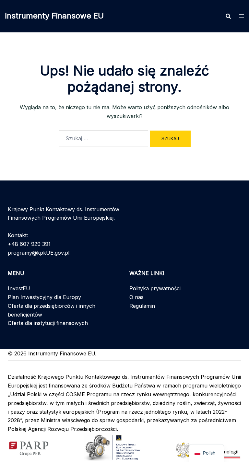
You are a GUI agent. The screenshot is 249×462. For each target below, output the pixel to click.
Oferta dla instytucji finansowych (48, 323)
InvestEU (19, 288)
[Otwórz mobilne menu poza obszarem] (241, 16)
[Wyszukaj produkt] (228, 16)
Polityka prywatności (155, 288)
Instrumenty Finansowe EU (54, 15)
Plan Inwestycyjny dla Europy (44, 297)
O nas (136, 297)
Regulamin (142, 306)
